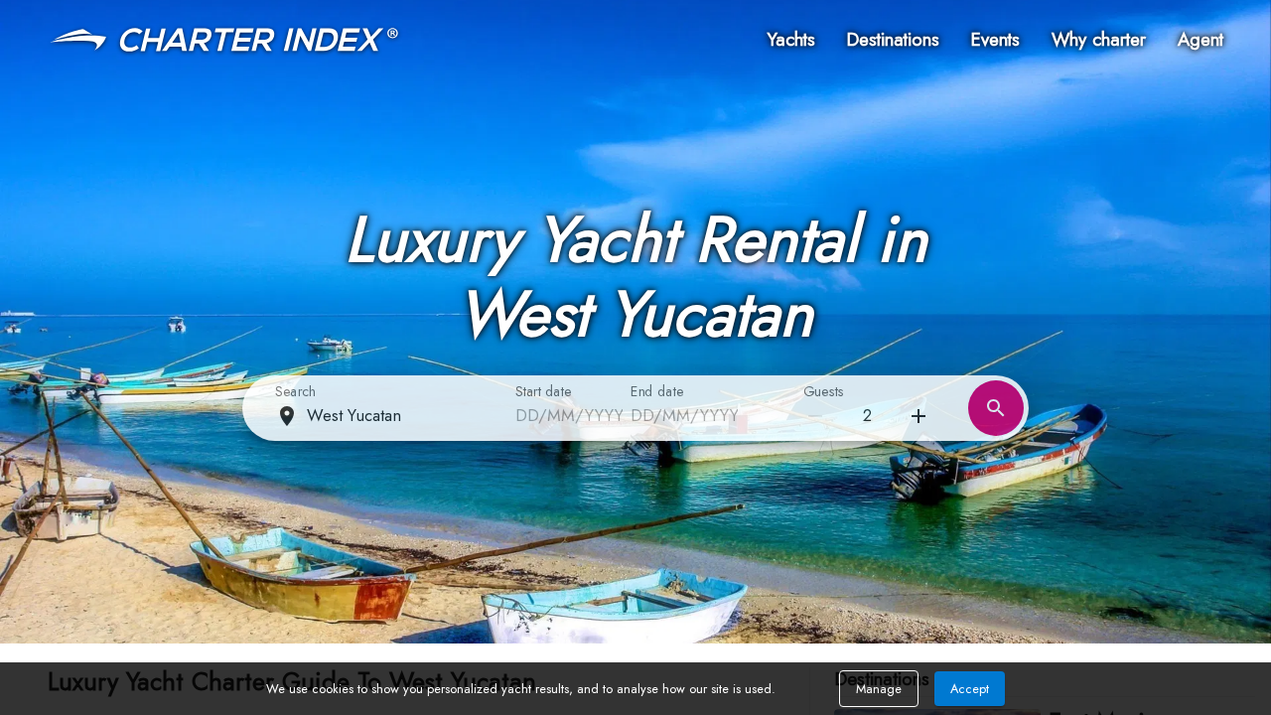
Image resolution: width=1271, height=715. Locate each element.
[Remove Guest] (918, 416)
